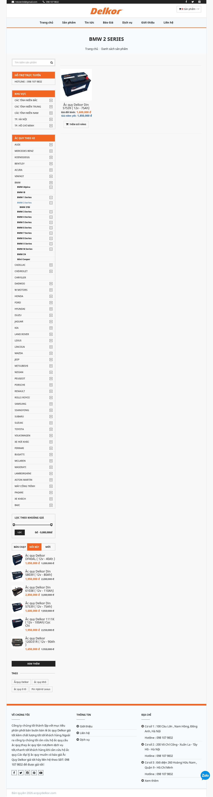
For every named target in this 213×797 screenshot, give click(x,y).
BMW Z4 (21, 254)
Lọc (20, 532)
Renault (20, 391)
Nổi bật (34, 546)
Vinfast (19, 176)
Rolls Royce (22, 397)
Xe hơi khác (22, 441)
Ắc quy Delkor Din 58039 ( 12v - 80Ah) (38, 573)
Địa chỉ (146, 714)
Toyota (19, 429)
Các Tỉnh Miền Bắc (26, 100)
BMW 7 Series (24, 233)
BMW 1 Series (24, 197)
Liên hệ (168, 22)
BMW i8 (21, 192)
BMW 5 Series (24, 222)
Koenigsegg (22, 157)
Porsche (20, 385)
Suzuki (19, 422)
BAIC (17, 505)
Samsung (20, 403)
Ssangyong (22, 410)
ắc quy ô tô (20, 689)
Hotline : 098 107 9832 (159, 738)
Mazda (19, 353)
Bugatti (19, 454)
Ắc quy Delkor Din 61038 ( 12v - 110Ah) (39, 589)
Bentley (19, 163)
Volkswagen (22, 435)
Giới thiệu (148, 22)
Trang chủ (46, 22)
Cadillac (20, 265)
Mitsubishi (21, 366)
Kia (16, 328)
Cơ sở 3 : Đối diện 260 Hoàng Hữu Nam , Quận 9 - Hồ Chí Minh (171, 765)
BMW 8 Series (24, 238)
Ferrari (19, 448)
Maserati (20, 467)
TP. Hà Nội (21, 119)
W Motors (21, 290)
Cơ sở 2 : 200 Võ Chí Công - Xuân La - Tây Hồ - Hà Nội (171, 747)
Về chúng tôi (21, 714)
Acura (18, 170)
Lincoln (20, 347)
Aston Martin (23, 479)
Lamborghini (23, 473)
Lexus (18, 340)
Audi (17, 144)
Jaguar (19, 321)
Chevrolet (21, 271)
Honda (19, 296)
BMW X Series (24, 243)
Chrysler (20, 277)
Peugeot (20, 378)
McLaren (20, 460)
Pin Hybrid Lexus (41, 689)
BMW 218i (25, 207)
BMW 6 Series (24, 227)
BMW (17, 182)
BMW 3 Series (24, 211)
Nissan (19, 372)
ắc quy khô (40, 682)
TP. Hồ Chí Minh (24, 125)
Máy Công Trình (25, 486)
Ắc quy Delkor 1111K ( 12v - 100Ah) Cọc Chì (39, 622)
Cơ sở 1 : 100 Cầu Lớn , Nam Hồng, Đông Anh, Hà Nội (171, 728)
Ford (18, 302)
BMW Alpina (23, 187)
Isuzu (18, 315)
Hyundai (20, 309)
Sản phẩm (69, 22)
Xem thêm (33, 663)
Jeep (17, 359)
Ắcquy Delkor (21, 682)
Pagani (19, 492)
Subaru (19, 416)
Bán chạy (20, 546)
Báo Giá (108, 22)
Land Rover (22, 334)
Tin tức (89, 22)
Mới (47, 546)
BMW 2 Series (106, 38)
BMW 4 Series (24, 217)
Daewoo (20, 283)
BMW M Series (24, 249)
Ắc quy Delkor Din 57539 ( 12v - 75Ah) (38, 604)
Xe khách (20, 498)
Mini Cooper (23, 259)
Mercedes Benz (24, 151)
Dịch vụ (127, 22)
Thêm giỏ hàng (78, 124)
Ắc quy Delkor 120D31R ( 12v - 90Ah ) (40, 641)
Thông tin (84, 714)
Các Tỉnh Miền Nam (26, 113)
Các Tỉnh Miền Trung (28, 106)
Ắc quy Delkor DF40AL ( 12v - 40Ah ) (40, 557)
